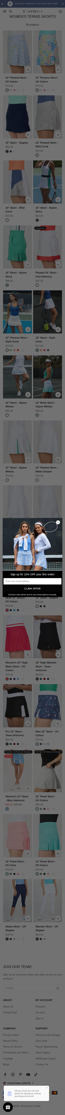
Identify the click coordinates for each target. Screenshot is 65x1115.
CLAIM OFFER (32, 588)
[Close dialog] (58, 522)
